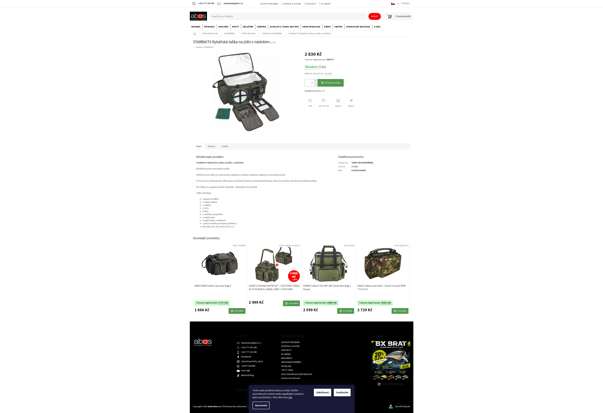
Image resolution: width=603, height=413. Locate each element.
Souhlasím (342, 392)
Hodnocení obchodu (290, 378)
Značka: (204, 47)
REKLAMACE (286, 358)
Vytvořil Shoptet (402, 406)
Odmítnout (322, 392)
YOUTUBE (245, 370)
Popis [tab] (198, 146)
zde (290, 397)
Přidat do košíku (332, 82)
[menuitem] (196, 27)
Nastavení (261, 405)
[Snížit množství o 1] (316, 84)
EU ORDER (326, 4)
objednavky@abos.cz (251, 343)
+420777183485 (248, 366)
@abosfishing (247, 375)
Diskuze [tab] (211, 146)
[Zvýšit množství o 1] (316, 81)
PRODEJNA (286, 366)
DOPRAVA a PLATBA (292, 4)
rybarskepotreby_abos (252, 361)
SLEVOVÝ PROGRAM (269, 4)
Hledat (374, 16)
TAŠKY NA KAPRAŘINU (362, 162)
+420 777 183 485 (249, 347)
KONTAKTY (311, 4)
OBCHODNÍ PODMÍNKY (291, 362)
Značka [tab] (224, 146)
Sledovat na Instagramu (393, 384)
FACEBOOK (246, 356)
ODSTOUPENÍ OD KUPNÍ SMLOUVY (296, 374)
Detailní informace (313, 91)
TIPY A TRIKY (287, 370)
